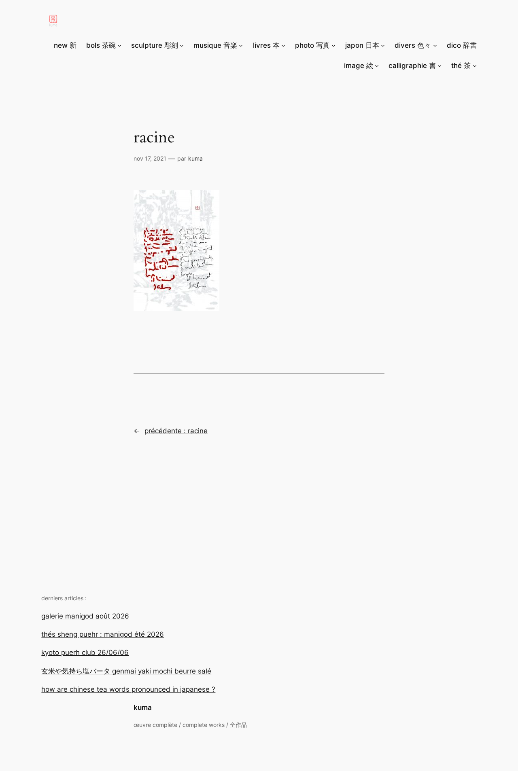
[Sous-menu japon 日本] (383, 45)
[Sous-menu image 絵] (377, 66)
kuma (143, 707)
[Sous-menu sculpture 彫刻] (182, 45)
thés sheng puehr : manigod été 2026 (102, 634)
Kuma (195, 158)
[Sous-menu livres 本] (283, 45)
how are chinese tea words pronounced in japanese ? (128, 689)
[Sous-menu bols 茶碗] (119, 45)
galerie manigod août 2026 (85, 616)
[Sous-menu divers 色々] (435, 45)
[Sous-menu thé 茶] (475, 66)
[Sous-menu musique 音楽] (241, 45)
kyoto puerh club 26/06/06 (85, 652)
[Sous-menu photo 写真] (333, 45)
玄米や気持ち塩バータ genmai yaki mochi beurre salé (126, 671)
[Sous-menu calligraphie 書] (439, 66)
